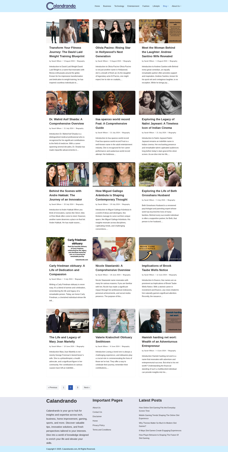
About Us (96, 408)
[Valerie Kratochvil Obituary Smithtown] (114, 321)
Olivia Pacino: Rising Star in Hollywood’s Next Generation (113, 52)
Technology (119, 6)
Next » (87, 387)
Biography (81, 61)
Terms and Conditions (102, 430)
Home (97, 6)
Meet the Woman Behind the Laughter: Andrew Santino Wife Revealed (158, 52)
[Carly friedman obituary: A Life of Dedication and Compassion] (67, 249)
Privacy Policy (99, 425)
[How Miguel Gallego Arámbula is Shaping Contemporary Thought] (114, 174)
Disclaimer (97, 416)
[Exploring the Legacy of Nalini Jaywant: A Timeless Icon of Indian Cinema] (160, 103)
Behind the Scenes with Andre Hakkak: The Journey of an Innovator (65, 195)
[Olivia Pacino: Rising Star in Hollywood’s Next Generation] (114, 31)
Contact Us (97, 412)
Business (107, 6)
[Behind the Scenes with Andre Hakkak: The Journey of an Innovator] (67, 174)
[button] (168, 6)
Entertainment (133, 6)
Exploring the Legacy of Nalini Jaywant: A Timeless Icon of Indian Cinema (160, 123)
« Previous (52, 387)
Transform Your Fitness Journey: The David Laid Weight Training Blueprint (66, 52)
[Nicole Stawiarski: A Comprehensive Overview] (114, 249)
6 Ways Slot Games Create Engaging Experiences (160, 431)
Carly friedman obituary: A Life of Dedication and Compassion (67, 270)
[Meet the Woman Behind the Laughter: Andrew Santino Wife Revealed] (160, 31)
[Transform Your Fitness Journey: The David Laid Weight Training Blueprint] (67, 31)
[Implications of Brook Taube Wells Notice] (160, 249)
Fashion (145, 6)
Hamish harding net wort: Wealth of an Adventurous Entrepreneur (159, 341)
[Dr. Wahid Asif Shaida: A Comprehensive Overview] (67, 103)
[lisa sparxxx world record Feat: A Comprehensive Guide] (114, 103)
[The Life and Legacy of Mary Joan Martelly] (67, 321)
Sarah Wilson (57, 61)
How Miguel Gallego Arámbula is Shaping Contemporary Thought (111, 195)
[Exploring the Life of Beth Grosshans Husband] (160, 174)
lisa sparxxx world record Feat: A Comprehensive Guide (113, 123)
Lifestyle (156, 6)
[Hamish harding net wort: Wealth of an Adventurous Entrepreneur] (160, 321)
